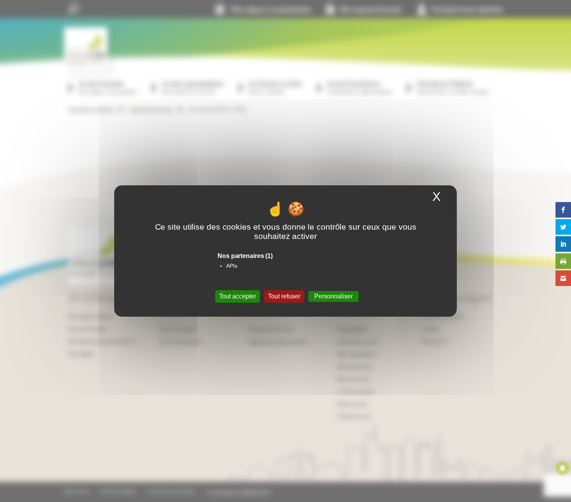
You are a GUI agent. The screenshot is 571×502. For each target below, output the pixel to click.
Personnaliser (333, 296)
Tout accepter (237, 296)
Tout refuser (284, 296)
